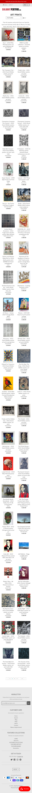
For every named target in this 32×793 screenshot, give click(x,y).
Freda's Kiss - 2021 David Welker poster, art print (24, 72)
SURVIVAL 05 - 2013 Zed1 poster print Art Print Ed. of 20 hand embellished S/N (24, 231)
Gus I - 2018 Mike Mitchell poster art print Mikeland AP (8, 44)
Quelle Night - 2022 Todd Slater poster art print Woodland (8, 637)
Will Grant (23, 318)
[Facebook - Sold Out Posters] (15, 760)
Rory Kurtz (23, 183)
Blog (16, 719)
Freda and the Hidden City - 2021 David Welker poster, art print (8, 421)
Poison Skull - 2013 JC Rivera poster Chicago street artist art (8, 529)
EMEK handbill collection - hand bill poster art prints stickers (24, 45)
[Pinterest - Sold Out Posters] (20, 760)
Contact (16, 725)
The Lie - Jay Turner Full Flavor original (8, 204)
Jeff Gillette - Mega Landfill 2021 (23, 555)
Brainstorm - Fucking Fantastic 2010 (24, 286)
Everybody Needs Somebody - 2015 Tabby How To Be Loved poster (8, 501)
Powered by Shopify (16, 787)
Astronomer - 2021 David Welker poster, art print (8, 448)
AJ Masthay (24, 157)
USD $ (10, 5)
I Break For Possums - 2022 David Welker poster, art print (8, 366)
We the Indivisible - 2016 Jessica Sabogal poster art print (23, 583)
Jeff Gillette (24, 557)
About (16, 723)
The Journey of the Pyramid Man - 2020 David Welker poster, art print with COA (24, 664)
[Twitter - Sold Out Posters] (12, 760)
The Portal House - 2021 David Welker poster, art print (24, 448)
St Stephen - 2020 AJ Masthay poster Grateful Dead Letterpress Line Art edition (23, 152)
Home (16, 716)
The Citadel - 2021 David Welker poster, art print (24, 420)
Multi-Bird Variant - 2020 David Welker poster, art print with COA (8, 151)
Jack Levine (24, 265)
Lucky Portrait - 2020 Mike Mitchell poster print (8, 473)
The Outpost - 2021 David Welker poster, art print (24, 637)
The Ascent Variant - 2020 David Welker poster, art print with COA (24, 474)
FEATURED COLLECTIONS (16, 742)
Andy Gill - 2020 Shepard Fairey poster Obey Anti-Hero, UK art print (8, 556)
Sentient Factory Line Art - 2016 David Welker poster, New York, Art (8, 288)
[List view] (25, 18)
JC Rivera (8, 318)
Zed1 (24, 236)
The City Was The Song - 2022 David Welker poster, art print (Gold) (23, 366)
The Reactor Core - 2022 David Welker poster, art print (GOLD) (8, 611)
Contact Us (20, 756)
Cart (27, 5)
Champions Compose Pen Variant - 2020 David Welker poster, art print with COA (8, 124)
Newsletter (16, 748)
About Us (16, 740)
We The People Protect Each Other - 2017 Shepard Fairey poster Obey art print (24, 501)
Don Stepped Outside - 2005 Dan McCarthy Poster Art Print (23, 528)
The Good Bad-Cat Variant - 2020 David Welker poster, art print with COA (8, 664)
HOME (16, 738)
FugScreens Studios (8, 236)
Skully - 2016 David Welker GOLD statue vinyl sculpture (24, 205)
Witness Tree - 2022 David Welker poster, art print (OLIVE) (24, 340)
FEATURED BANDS (16, 746)
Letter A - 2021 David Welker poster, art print (23, 393)
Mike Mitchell (8, 48)
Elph (8, 183)
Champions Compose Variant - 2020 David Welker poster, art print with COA (24, 124)
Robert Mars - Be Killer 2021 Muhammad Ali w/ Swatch (8, 584)
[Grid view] (23, 18)
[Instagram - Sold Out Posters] (17, 760)
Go (29, 703)
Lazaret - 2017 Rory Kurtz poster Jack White (24, 179)
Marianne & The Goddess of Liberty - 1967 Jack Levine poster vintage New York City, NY (24, 260)
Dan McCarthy (23, 531)
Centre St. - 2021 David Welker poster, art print (24, 97)
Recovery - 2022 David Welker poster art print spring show (8, 340)
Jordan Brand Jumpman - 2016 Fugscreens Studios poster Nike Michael (8, 231)
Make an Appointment (16, 727)
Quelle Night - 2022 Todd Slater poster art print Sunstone (23, 610)
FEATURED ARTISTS (16, 744)
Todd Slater (24, 613)
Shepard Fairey (23, 506)
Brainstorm (23, 289)
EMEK (23, 49)
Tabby (8, 506)
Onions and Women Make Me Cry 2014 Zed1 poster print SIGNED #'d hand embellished (8, 260)
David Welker (8, 75)
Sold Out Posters (8, 207)
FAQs (16, 721)
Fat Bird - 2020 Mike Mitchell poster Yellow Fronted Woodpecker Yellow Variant (8, 394)
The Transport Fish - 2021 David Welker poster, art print (8, 72)
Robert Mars (8, 588)
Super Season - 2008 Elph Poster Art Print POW (8, 179)
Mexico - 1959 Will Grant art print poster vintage (23, 314)
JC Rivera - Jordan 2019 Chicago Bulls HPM (8, 314)
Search (16, 718)
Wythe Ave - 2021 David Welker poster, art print (8, 97)
